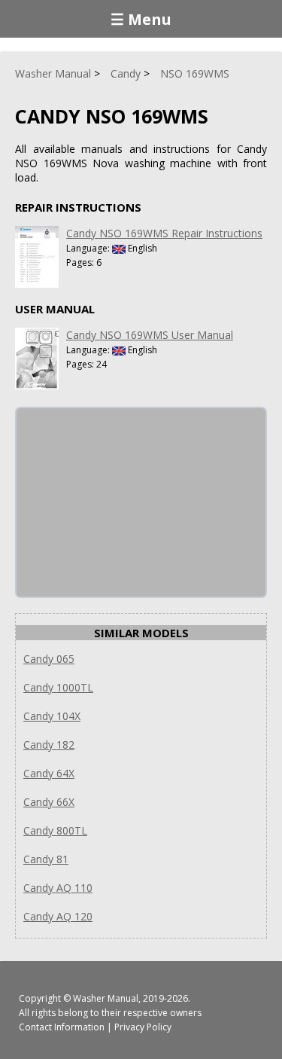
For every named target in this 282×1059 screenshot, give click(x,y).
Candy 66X (48, 802)
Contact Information (62, 1027)
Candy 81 (45, 859)
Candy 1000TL (58, 687)
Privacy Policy (142, 1027)
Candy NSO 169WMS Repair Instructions (164, 233)
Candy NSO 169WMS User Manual (149, 335)
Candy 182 (48, 744)
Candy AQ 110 (57, 887)
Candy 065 (48, 659)
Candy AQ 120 (57, 916)
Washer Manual (105, 998)
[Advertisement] (129, 502)
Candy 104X (51, 716)
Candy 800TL (55, 830)
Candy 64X (48, 773)
